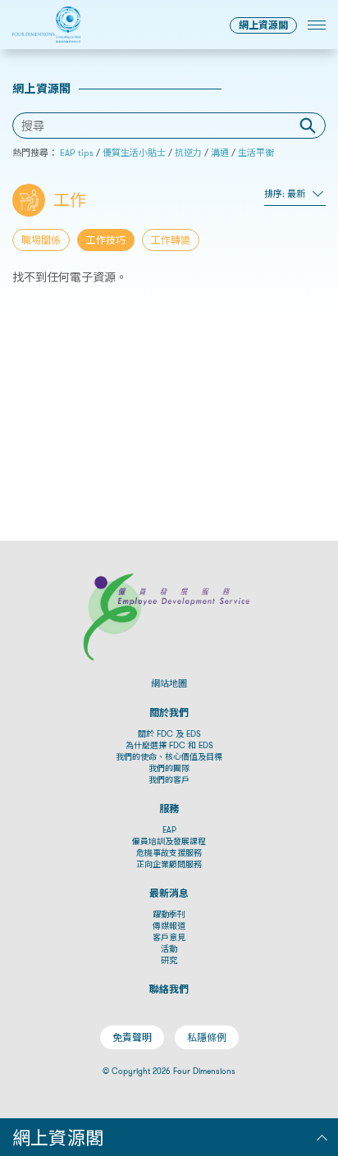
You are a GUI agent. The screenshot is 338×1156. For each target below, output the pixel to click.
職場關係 (41, 240)
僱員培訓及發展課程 (169, 841)
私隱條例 (206, 1037)
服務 (169, 808)
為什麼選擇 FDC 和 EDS (169, 745)
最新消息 (169, 893)
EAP (169, 830)
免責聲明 (132, 1037)
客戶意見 (169, 937)
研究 (169, 960)
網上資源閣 (263, 25)
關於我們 (169, 712)
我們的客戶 (169, 779)
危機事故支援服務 (169, 853)
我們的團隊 (169, 768)
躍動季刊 (169, 914)
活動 (169, 949)
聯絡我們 (169, 989)
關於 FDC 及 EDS (169, 734)
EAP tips (77, 152)
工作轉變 (170, 240)
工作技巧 (106, 240)
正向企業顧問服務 (169, 864)
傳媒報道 (169, 926)
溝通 (220, 152)
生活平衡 (256, 152)
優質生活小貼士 (134, 152)
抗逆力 (188, 152)
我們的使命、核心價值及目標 (169, 757)
